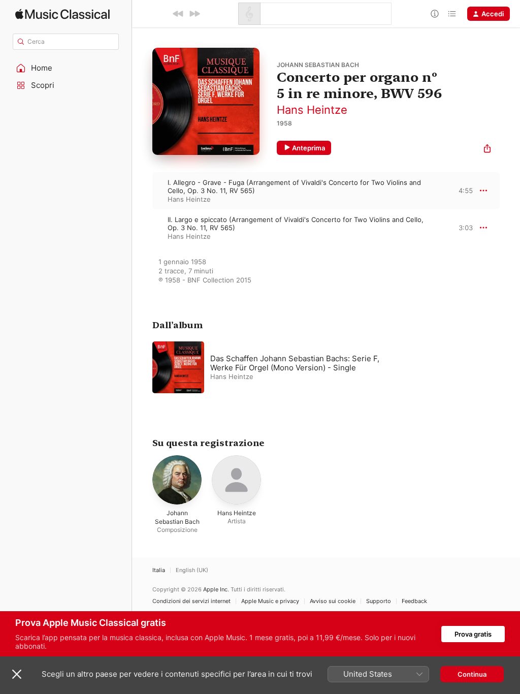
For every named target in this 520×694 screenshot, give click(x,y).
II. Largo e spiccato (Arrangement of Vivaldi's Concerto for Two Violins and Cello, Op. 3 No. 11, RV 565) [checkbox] (296, 223)
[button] (66, 68)
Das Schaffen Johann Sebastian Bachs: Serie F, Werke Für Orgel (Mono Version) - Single (294, 363)
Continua (472, 674)
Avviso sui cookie (332, 601)
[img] (62, 14)
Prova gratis (473, 634)
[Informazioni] (435, 14)
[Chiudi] (16, 674)
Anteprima (308, 148)
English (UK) (192, 570)
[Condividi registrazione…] (487, 149)
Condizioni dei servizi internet (191, 601)
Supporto (378, 601)
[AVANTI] (194, 14)
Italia (158, 570)
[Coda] (452, 14)
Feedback (414, 601)
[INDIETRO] (178, 14)
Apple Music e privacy (270, 601)
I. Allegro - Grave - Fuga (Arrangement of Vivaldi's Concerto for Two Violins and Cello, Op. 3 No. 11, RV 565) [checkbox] (294, 186)
